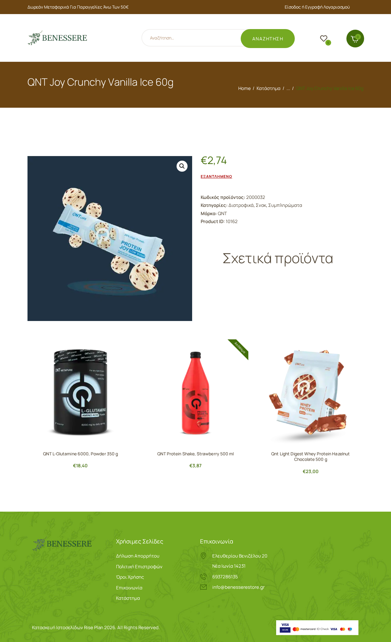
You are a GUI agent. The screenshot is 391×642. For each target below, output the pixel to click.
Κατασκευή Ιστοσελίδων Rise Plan (67, 627)
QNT (222, 213)
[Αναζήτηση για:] (199, 38)
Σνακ (261, 205)
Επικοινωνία (129, 587)
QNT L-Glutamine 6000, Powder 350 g (80, 454)
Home (244, 88)
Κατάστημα (268, 88)
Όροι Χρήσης (130, 577)
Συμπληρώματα (285, 205)
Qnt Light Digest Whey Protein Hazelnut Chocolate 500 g (310, 456)
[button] (182, 166)
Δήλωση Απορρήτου (137, 556)
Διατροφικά (241, 205)
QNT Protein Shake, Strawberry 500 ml (195, 454)
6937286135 (225, 576)
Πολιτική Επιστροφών (139, 566)
